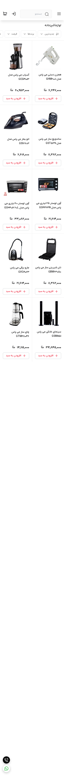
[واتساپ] (6, 768)
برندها (31, 33)
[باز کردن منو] (58, 14)
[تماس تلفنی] (6, 760)
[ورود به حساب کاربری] (14, 14)
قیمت (14, 33)
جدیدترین (49, 33)
